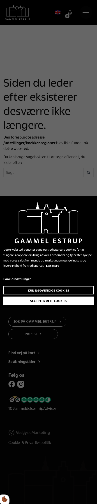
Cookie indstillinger (17, 278)
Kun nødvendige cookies (48, 290)
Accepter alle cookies (48, 300)
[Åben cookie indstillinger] (4, 499)
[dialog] (48, 252)
